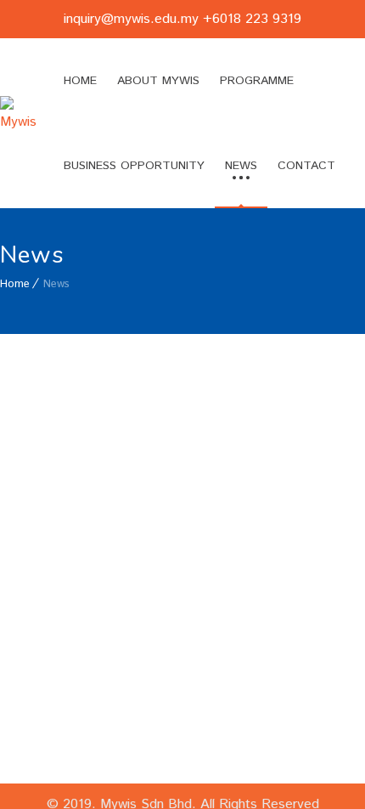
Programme (257, 80)
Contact (306, 165)
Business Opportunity (134, 165)
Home (80, 80)
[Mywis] (18, 123)
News (241, 165)
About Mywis (158, 80)
